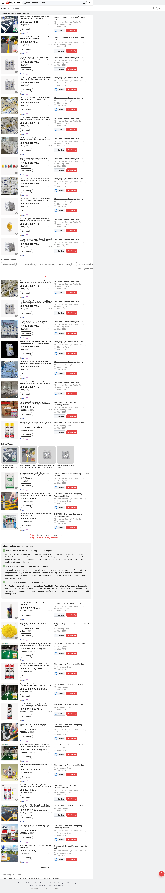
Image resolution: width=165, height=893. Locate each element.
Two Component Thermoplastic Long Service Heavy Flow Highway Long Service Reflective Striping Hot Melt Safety (35, 199)
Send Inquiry (26, 29)
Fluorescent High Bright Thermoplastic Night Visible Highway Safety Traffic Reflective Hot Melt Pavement (35, 58)
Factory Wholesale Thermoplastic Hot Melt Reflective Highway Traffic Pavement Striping (35, 78)
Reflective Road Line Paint (33, 264)
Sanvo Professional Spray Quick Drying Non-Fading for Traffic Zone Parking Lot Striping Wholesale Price (35, 725)
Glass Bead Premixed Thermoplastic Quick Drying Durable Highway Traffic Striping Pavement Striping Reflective (35, 159)
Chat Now (61, 31)
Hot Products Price (32, 883)
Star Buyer (60, 883)
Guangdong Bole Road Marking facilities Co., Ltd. (71, 18)
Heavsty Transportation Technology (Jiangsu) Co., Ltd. (71, 474)
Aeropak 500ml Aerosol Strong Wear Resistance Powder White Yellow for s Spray (35, 423)
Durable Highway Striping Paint (12, 269)
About (31, 886)
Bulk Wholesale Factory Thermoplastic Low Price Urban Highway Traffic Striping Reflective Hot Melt (35, 138)
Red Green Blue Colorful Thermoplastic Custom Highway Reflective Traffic (36, 179)
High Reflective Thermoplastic (33, 624)
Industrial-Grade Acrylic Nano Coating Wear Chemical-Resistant (36, 644)
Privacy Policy (52, 886)
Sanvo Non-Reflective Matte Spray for (36, 514)
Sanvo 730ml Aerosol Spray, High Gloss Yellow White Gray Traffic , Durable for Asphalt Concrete (36, 785)
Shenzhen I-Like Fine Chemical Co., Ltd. (69, 422)
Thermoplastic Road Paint (11, 264)
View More (45, 867)
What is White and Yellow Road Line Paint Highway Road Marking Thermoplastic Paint (28, 466)
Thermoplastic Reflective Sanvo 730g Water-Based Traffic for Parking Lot (35, 826)
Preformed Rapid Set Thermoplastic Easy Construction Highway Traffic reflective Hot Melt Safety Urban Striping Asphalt (36, 322)
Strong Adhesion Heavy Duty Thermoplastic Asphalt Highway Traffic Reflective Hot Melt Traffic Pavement (36, 240)
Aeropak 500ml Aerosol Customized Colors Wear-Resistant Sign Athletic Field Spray (34, 664)
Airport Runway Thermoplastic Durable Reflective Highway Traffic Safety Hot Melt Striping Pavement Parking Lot (35, 118)
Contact (61, 886)
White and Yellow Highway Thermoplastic (35, 37)
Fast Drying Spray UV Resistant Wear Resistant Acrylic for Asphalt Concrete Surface (35, 403)
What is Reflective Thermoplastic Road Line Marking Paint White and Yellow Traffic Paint (9, 466)
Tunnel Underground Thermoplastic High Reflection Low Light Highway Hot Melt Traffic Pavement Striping (36, 382)
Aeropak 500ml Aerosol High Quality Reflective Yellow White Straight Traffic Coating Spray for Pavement (35, 705)
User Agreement (40, 886)
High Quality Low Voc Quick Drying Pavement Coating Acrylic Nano (35, 745)
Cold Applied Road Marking (77, 264)
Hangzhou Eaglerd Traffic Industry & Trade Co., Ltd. (71, 624)
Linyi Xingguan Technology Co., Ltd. (67, 603)
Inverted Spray (36, 765)
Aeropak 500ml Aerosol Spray (34, 604)
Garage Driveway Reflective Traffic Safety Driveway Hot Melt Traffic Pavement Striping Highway (35, 342)
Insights (75, 883)
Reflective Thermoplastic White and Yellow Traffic (34, 17)
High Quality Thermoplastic (36, 846)
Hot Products (19, 883)
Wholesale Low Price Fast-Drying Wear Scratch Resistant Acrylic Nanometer (36, 806)
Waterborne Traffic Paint (55, 264)
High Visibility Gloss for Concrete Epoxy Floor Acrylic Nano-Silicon (35, 684)
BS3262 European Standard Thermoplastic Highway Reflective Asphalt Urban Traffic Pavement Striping (35, 219)
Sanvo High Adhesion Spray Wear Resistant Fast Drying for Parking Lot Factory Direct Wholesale (35, 494)
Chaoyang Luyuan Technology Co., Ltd (68, 57)
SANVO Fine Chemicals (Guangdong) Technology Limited (68, 403)
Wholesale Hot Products (48, 883)
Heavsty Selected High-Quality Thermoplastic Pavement (34, 474)
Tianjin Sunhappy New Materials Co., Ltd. (69, 644)
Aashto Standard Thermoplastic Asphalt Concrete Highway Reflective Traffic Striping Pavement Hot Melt (36, 98)
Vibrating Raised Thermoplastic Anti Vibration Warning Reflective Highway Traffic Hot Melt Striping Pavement (35, 281)
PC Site (68, 883)
